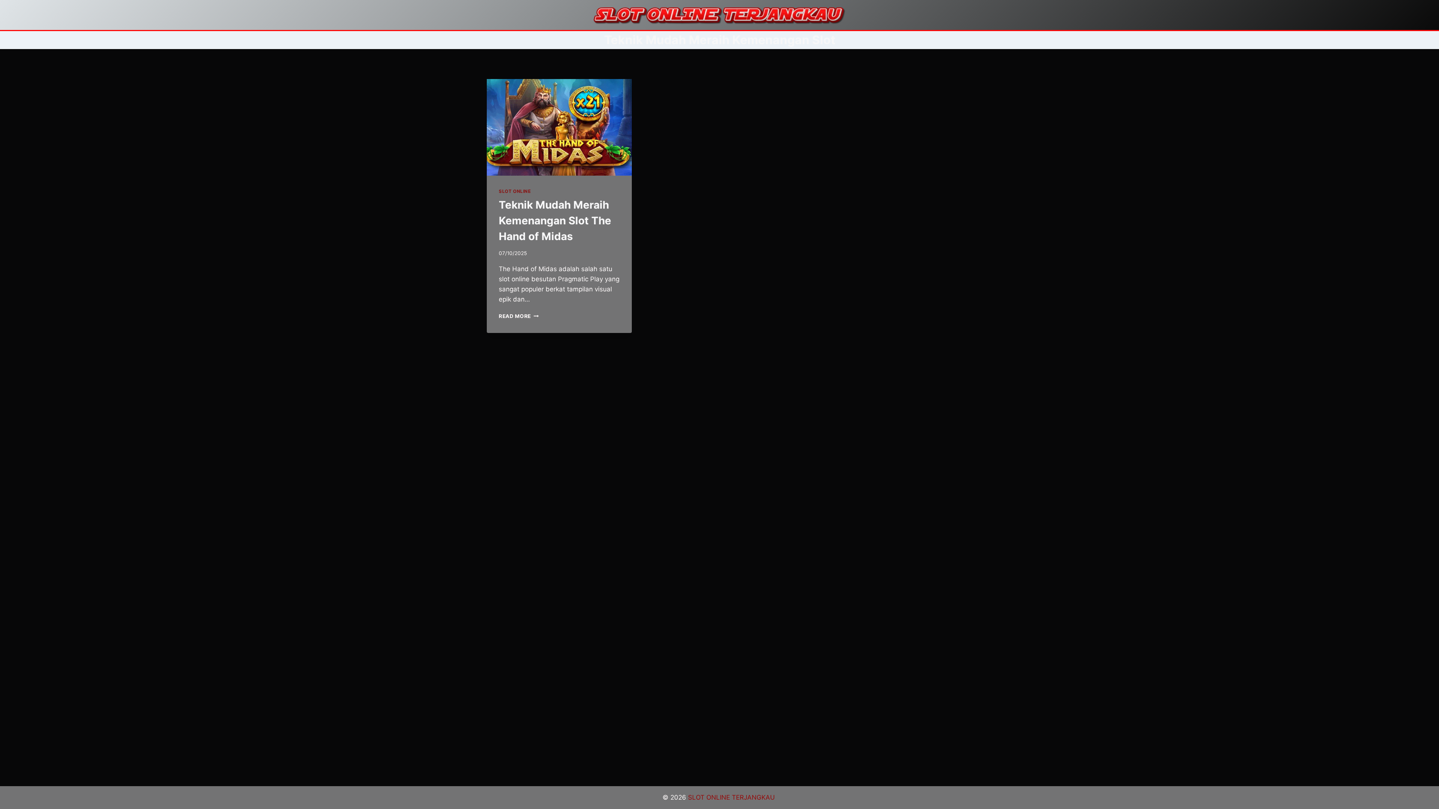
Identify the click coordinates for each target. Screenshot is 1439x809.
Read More (519, 316)
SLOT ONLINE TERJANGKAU (732, 797)
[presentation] (559, 127)
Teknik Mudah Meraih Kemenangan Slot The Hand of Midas (555, 221)
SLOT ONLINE (515, 191)
